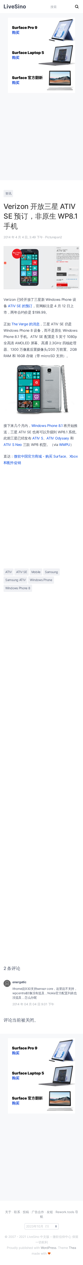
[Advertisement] (41, 134)
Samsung (51, 572)
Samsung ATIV (15, 580)
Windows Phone (41, 580)
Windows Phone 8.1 (47, 425)
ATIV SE (21, 572)
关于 (8, 1212)
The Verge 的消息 (25, 324)
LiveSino (15, 6)
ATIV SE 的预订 (20, 306)
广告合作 (38, 1212)
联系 (17, 1212)
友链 (50, 1212)
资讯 (8, 193)
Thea (72, 1248)
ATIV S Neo (13, 444)
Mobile (36, 572)
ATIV (8, 572)
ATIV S (37, 438)
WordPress (48, 1248)
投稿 (26, 1212)
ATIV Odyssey (57, 438)
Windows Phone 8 (17, 588)
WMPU (64, 444)
